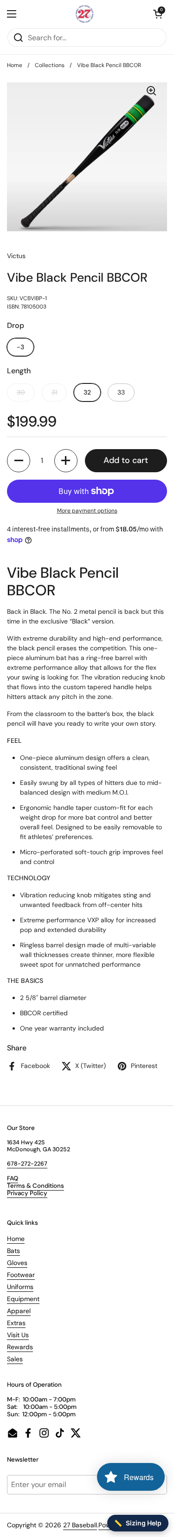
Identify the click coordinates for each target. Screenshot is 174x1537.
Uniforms (20, 1287)
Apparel (19, 1311)
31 (54, 392)
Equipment (23, 1299)
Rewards (20, 1347)
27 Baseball (80, 1525)
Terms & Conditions (35, 1186)
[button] (157, 14)
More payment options (87, 510)
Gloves (17, 1263)
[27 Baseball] (85, 14)
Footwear (21, 1275)
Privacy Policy (27, 1193)
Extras (16, 1323)
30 (21, 392)
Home (14, 65)
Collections (49, 65)
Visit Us (18, 1335)
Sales (15, 1359)
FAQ (12, 1178)
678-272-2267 (27, 1163)
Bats (13, 1251)
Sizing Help (137, 1523)
